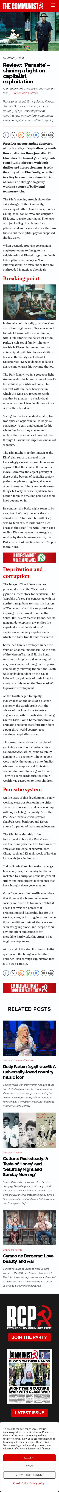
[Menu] (52, 5)
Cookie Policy (20, 1483)
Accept (29, 1457)
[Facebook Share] (6, 135)
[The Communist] (23, 8)
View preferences (29, 1474)
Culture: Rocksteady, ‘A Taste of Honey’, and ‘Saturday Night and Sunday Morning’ (25, 1166)
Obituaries (28, 1060)
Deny (29, 1466)
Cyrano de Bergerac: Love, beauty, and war (28, 1258)
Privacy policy (37, 1483)
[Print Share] (51, 135)
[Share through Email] (44, 135)
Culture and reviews (25, 93)
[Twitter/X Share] (14, 135)
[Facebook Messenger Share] (36, 135)
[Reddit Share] (21, 135)
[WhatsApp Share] (29, 135)
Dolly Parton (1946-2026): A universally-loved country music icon (29, 1072)
